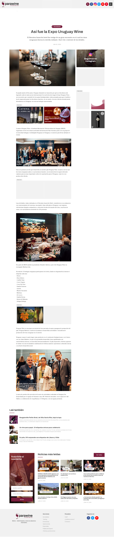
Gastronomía (46, 524)
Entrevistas (46, 521)
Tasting (45, 519)
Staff (66, 517)
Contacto (67, 521)
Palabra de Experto (48, 528)
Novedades (46, 517)
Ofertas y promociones (49, 531)
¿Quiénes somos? (70, 519)
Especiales (46, 526)
